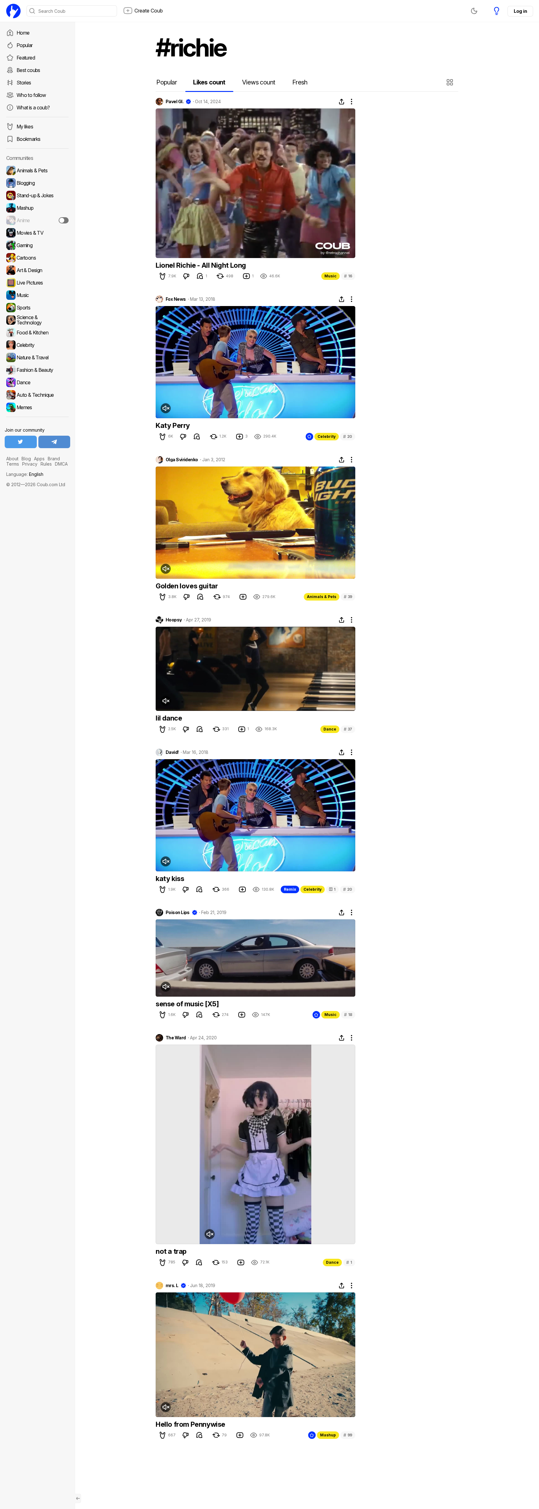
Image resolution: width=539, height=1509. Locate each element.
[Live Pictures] (37, 282)
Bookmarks (28, 139)
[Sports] (37, 307)
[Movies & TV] (37, 233)
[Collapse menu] (78, 1498)
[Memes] (37, 407)
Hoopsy (174, 620)
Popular (25, 45)
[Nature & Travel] (37, 357)
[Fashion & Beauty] (37, 370)
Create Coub (148, 10)
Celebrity (327, 436)
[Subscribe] (64, 220)
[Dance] (37, 382)
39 (348, 596)
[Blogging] (37, 183)
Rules (46, 464)
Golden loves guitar (187, 586)
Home (23, 33)
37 (348, 729)
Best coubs (28, 70)
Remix (290, 889)
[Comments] (200, 276)
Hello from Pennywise (190, 1424)
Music (330, 276)
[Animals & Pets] (37, 170)
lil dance (169, 718)
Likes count (209, 82)
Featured (26, 58)
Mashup (328, 1435)
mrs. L (172, 1285)
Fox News (176, 299)
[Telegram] (54, 442)
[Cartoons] (37, 258)
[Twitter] (21, 442)
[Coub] (13, 11)
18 (348, 1014)
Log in (520, 11)
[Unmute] (166, 408)
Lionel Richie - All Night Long (201, 265)
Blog (26, 458)
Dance (329, 729)
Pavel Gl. (174, 101)
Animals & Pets (321, 596)
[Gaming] (37, 245)
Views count (258, 82)
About (12, 458)
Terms (12, 464)
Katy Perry (173, 425)
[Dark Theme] (474, 11)
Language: (24, 474)
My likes (25, 126)
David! (172, 752)
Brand (54, 458)
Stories (24, 82)
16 (348, 276)
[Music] (37, 295)
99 (347, 1435)
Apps (39, 458)
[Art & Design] (37, 270)
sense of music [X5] (187, 1004)
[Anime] (37, 220)
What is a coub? (33, 107)
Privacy (29, 464)
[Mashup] (37, 208)
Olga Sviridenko (182, 459)
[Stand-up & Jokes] (37, 195)
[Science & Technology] (37, 320)
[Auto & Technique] (37, 395)
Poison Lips (178, 912)
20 (347, 436)
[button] (450, 82)
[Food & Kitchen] (37, 332)
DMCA (61, 464)
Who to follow (31, 95)
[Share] (341, 101)
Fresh (300, 82)
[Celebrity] (37, 345)
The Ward (176, 1038)
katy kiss (170, 878)
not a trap (171, 1251)
